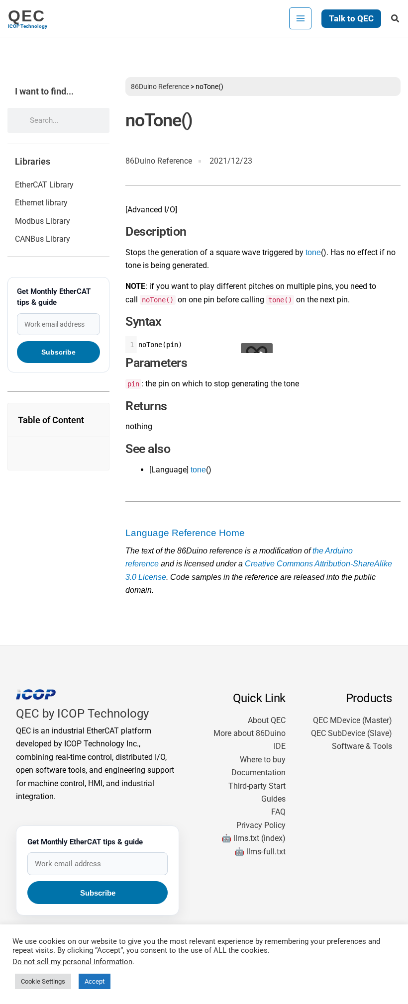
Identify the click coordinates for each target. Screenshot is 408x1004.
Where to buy (263, 759)
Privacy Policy (261, 825)
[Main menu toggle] (300, 18)
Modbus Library (42, 221)
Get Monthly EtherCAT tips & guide (54, 297)
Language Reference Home (185, 533)
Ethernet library (41, 202)
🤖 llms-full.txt (260, 851)
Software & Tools (362, 746)
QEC (26, 16)
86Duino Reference (160, 87)
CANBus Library (42, 239)
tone (313, 252)
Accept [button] (94, 981)
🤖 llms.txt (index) (253, 838)
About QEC (267, 720)
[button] (351, 18)
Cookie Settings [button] (43, 981)
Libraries (32, 162)
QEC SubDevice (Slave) (351, 733)
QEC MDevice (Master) (352, 720)
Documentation (258, 772)
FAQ (278, 812)
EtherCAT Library (44, 184)
